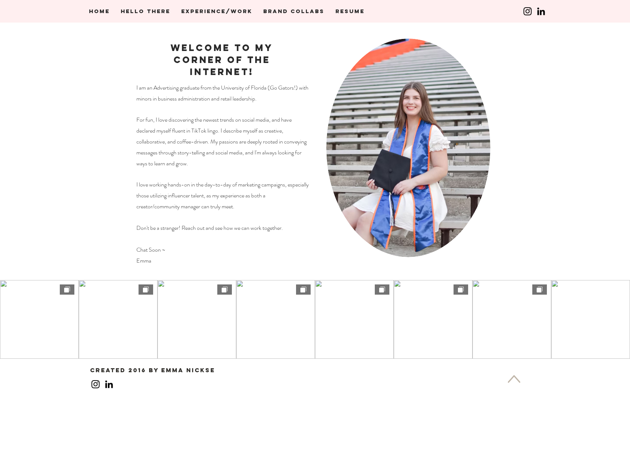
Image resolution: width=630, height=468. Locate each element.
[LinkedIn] (541, 11)
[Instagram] (527, 11)
